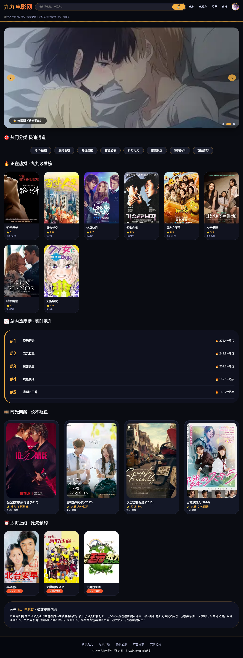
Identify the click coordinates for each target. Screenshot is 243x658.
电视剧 (203, 7)
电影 (192, 7)
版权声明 (104, 644)
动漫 (224, 7)
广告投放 (138, 644)
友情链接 (155, 644)
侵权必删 (121, 644)
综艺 (214, 7)
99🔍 (178, 6)
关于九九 (87, 644)
